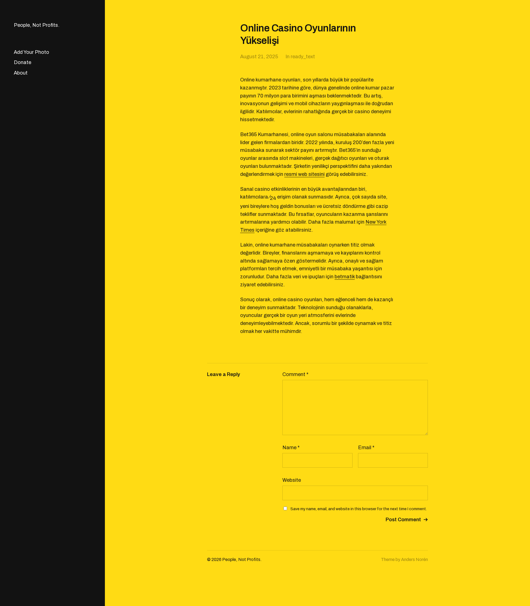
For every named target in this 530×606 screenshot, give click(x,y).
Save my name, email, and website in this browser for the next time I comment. (358, 509)
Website (291, 480)
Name (291, 447)
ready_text (303, 56)
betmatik (345, 276)
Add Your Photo (31, 52)
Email (366, 447)
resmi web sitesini (304, 174)
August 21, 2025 (259, 56)
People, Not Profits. (36, 25)
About (21, 73)
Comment (295, 374)
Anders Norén (414, 559)
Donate (22, 62)
